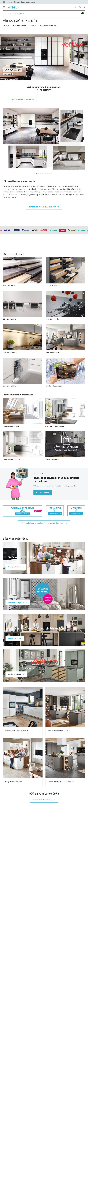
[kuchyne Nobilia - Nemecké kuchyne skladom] (44, 558)
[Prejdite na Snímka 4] (43, 173)
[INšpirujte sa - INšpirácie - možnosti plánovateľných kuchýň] (44, 630)
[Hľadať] (5, 13)
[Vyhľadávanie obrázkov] (82, 13)
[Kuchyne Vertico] (44, 665)
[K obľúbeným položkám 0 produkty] (79, 7)
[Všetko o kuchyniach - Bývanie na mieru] (44, 594)
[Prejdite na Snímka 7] (49, 173)
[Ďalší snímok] (83, 138)
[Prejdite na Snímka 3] (40, 173)
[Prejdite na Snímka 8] (51, 173)
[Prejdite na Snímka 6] (47, 173)
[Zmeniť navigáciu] (4, 7)
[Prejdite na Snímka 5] (45, 173)
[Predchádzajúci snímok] (5, 138)
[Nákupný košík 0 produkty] (84, 7)
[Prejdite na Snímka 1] (36, 173)
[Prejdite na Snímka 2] (38, 173)
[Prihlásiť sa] (75, 7)
